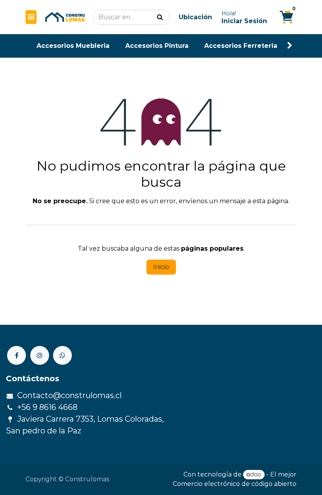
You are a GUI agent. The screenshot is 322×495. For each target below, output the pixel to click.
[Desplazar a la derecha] (289, 45)
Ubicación (195, 17)
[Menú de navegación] (31, 17)
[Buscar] (160, 17)
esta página (270, 201)
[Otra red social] (62, 355)
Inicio (161, 267)
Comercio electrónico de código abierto (234, 484)
